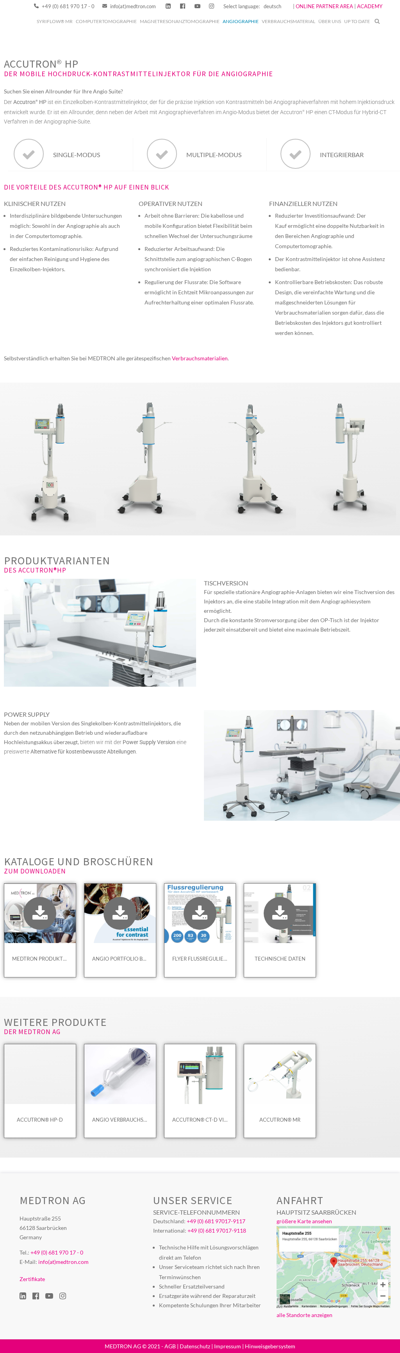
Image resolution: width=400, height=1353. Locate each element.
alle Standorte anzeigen (304, 1315)
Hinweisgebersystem (270, 1346)
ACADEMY (369, 6)
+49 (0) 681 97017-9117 (216, 1221)
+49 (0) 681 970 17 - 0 (68, 6)
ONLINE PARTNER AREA (324, 6)
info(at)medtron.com (132, 6)
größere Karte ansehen (304, 1221)
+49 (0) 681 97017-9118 (217, 1230)
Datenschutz (195, 1346)
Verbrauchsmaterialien (200, 358)
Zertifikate (32, 1279)
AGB (170, 1346)
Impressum (227, 1346)
